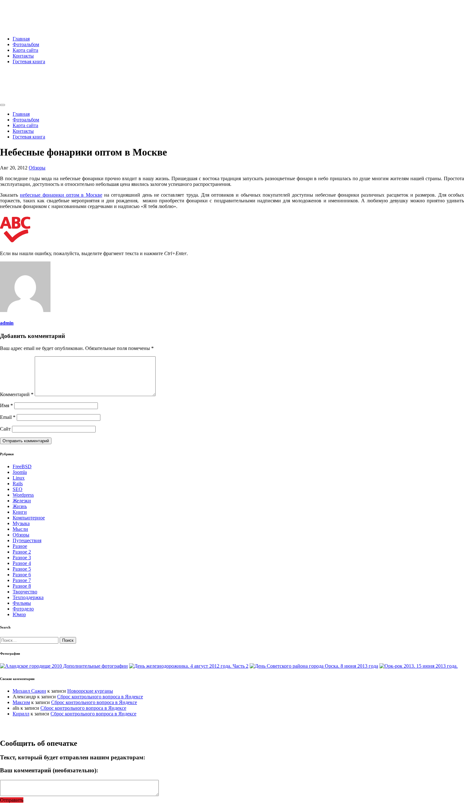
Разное (20, 546)
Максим (21, 702)
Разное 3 (22, 557)
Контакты (23, 55)
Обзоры (37, 167)
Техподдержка (28, 597)
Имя (6, 405)
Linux (19, 478)
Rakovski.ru (26, 12)
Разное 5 (22, 569)
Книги (20, 512)
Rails (18, 483)
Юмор (19, 614)
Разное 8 (22, 586)
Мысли (20, 529)
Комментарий (16, 394)
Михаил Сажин (29, 691)
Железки (22, 500)
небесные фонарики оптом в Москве (61, 195)
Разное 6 (22, 574)
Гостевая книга (29, 61)
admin (7, 323)
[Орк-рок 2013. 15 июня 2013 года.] (418, 666)
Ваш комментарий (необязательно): (49, 770)
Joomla (20, 472)
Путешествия (27, 540)
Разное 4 (22, 563)
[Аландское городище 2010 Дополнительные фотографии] (64, 666)
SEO (17, 489)
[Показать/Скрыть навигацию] (2, 105)
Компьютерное (29, 517)
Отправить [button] (11, 800)
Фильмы (22, 603)
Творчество (25, 591)
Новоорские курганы (90, 691)
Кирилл (21, 713)
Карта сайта (25, 50)
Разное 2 (22, 552)
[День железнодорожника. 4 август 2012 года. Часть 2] (188, 666)
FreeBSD (22, 466)
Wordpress (23, 495)
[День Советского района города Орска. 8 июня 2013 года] (314, 666)
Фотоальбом (26, 44)
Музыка (21, 523)
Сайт (5, 429)
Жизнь (20, 506)
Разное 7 (22, 580)
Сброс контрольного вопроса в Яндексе (100, 696)
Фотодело (23, 608)
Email (7, 417)
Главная (21, 38)
